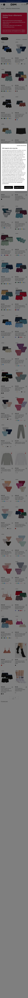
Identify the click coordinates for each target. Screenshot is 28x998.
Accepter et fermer (19, 187)
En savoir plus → (8, 187)
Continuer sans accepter (21, 145)
